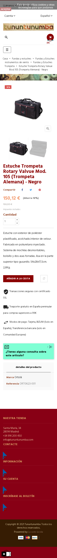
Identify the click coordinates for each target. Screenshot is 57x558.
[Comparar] (44, 278)
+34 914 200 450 (12, 436)
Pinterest (40, 190)
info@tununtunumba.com (18, 440)
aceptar (5, 9)
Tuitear (31, 190)
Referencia (12, 384)
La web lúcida (35, 532)
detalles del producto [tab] (28, 367)
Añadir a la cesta (18, 279)
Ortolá (18, 377)
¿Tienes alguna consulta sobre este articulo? (26, 354)
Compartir (22, 190)
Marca (10, 377)
